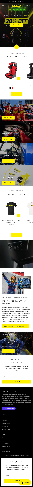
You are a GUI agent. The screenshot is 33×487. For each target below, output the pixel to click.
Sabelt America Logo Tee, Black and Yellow (11, 221)
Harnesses (21, 57)
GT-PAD (11, 83)
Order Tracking (6, 429)
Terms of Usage (6, 446)
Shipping (4, 441)
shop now (8, 117)
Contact (4, 438)
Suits (22, 194)
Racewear (4, 420)
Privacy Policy (5, 444)
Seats (9, 57)
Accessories (5, 426)
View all (16, 94)
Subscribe (16, 481)
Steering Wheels (6, 423)
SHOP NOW (16, 25)
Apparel (12, 194)
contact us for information (15, 326)
